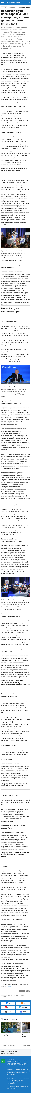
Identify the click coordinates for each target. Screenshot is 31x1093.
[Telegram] (24, 991)
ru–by (9, 1011)
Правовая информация (7, 1053)
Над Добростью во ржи (9, 1035)
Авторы (15, 1051)
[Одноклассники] (22, 991)
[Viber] (27, 991)
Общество (4, 1045)
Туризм (24, 1045)
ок (24, 1003)
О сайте (3, 1051)
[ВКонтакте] (20, 991)
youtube (9, 1007)
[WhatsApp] (29, 991)
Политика (4, 7)
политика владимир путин (13, 996)
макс (24, 1011)
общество (4, 996)
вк (9, 1003)
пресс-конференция (24, 996)
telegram (24, 1007)
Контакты (9, 1051)
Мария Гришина (25, 7)
